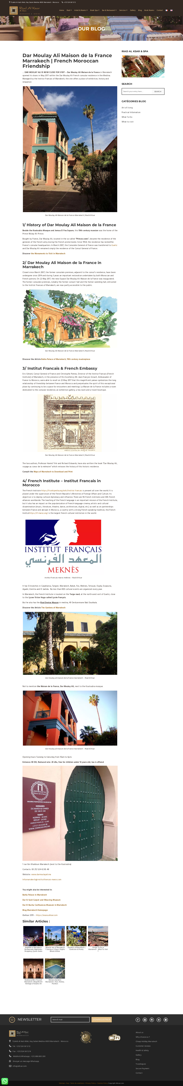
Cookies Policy (102, 1083)
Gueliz (114, 245)
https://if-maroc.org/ (38, 513)
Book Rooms (149, 10)
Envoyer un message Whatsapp (26, 1061)
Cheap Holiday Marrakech (146, 1041)
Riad (68, 10)
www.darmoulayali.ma (41, 874)
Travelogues (141, 1064)
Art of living (127, 107)
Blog (140, 10)
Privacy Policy (91, 1083)
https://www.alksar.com (47, 915)
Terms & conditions (77, 1083)
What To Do (127, 117)
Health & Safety (142, 1050)
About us (139, 1032)
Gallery (133, 10)
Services (122, 10)
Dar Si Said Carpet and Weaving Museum (42, 900)
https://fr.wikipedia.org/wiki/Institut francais (61, 490)
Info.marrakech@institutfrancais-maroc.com (42, 879)
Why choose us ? (143, 1037)
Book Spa (94, 10)
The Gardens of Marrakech (53, 607)
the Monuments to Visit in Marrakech (48, 253)
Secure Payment (142, 1068)
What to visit (128, 121)
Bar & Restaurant (108, 10)
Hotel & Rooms (80, 10)
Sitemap (62, 1083)
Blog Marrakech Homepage (35, 910)
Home (61, 10)
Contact (160, 10)
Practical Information (131, 112)
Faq (67, 1083)
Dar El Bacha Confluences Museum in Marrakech (45, 905)
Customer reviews (143, 1046)
